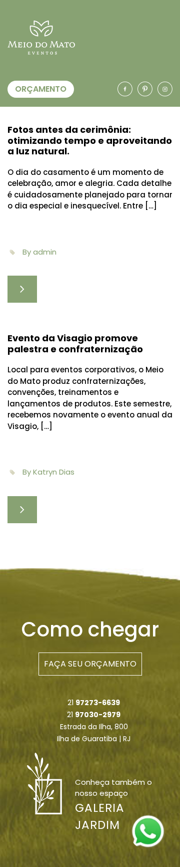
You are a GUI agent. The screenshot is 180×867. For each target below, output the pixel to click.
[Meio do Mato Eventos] (148, 830)
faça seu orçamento (90, 664)
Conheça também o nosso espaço (113, 804)
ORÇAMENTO (40, 89)
